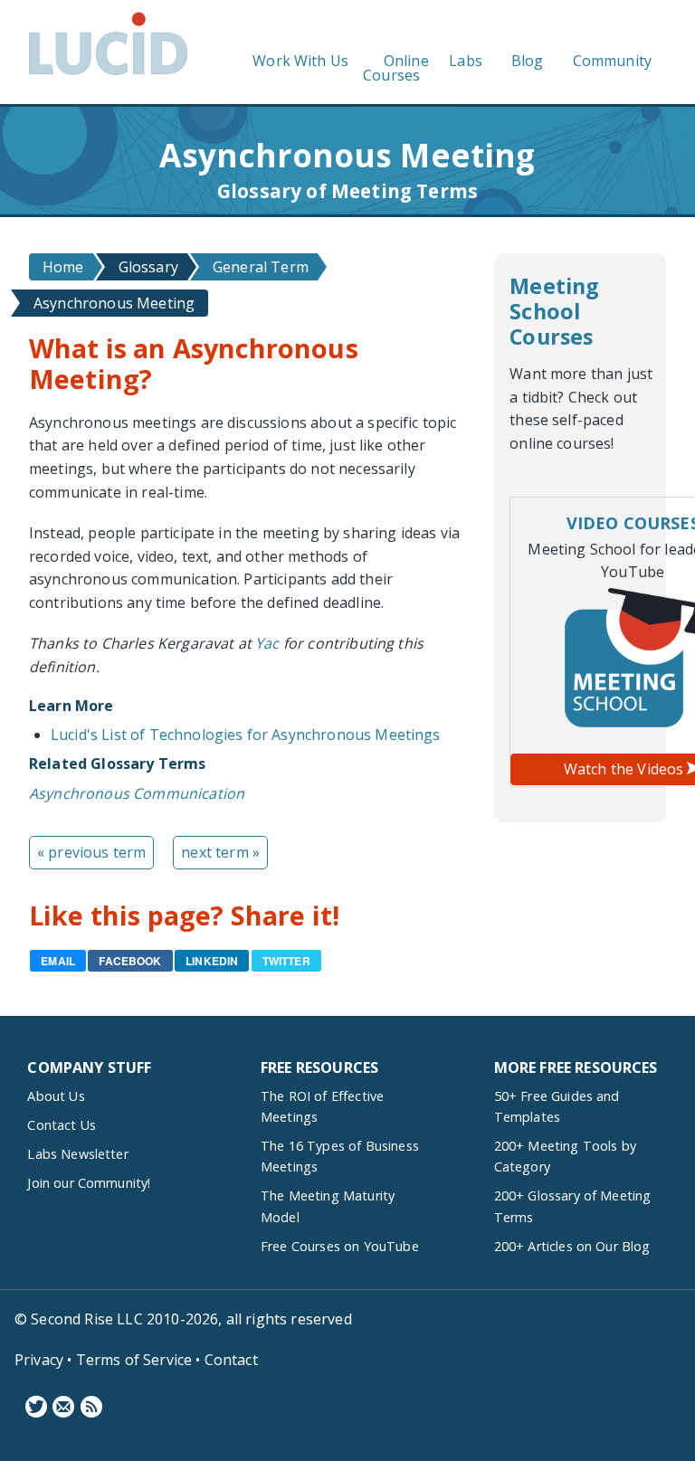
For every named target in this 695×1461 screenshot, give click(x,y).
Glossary (148, 267)
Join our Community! (88, 1182)
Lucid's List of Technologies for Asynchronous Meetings (246, 735)
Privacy (38, 1360)
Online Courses (396, 68)
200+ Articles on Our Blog (572, 1246)
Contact (231, 1360)
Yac (267, 643)
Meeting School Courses (554, 311)
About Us (55, 1096)
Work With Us (300, 61)
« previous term (91, 852)
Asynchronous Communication (136, 793)
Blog (527, 61)
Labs (465, 61)
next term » (220, 852)
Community (612, 61)
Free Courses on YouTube (340, 1246)
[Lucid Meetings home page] (108, 74)
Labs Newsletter (77, 1153)
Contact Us (61, 1125)
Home (63, 267)
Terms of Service (134, 1360)
